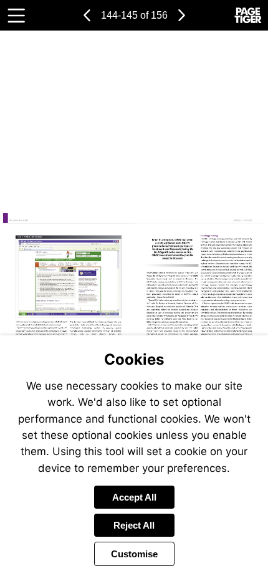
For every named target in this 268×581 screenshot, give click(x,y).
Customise (134, 554)
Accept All (134, 497)
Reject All (134, 525)
